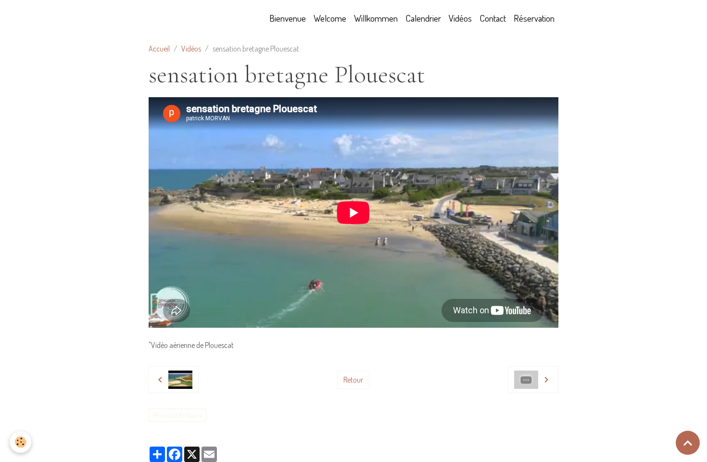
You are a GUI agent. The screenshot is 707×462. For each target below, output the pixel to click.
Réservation (534, 18)
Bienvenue (287, 18)
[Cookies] (20, 442)
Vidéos (460, 18)
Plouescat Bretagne (177, 415)
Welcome (330, 18)
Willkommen (376, 18)
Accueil (159, 48)
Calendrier (423, 18)
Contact (493, 18)
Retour (353, 380)
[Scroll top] (688, 443)
